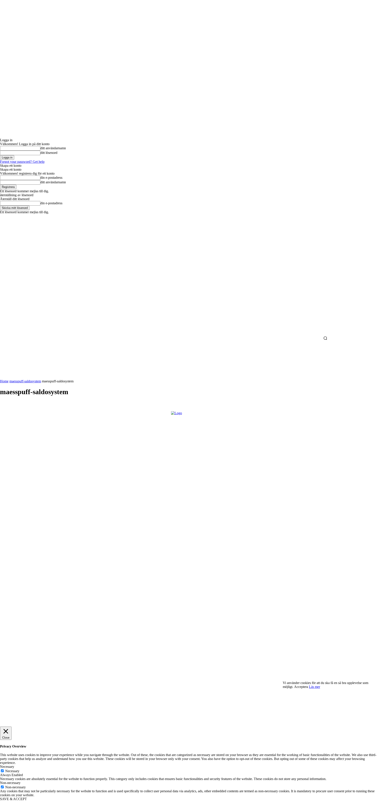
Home (4, 381)
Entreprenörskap (14, 670)
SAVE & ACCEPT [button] (13, 799)
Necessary (12, 771)
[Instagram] (16, 586)
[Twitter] (28, 586)
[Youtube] (40, 586)
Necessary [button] (7, 766)
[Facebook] (5, 586)
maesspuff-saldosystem (25, 381)
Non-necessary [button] (10, 783)
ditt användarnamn (53, 148)
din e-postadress (51, 177)
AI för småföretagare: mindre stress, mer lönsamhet (43, 663)
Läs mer (314, 687)
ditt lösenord (48, 153)
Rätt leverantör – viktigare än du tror (39, 693)
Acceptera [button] (301, 687)
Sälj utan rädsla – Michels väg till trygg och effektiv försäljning (45, 679)
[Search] (325, 338)
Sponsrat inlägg (13, 699)
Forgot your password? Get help (22, 161)
